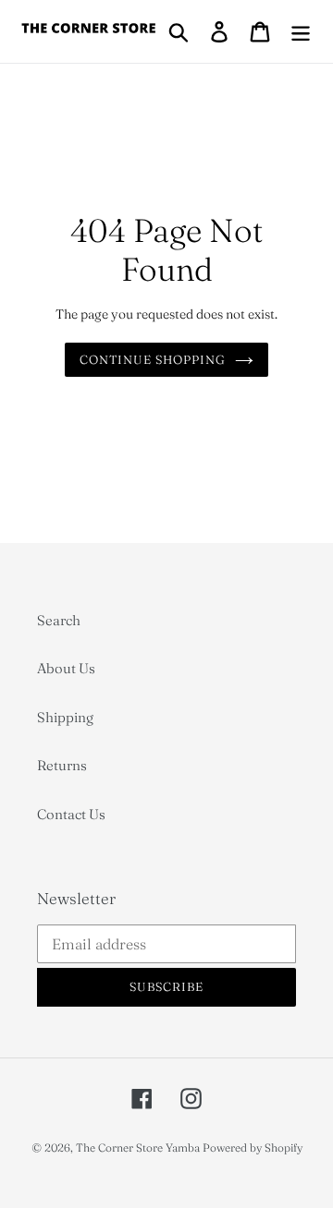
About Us (66, 668)
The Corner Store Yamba (138, 1147)
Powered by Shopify (252, 1147)
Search (58, 620)
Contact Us (71, 814)
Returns (62, 765)
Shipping (65, 717)
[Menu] (300, 31)
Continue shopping (153, 359)
